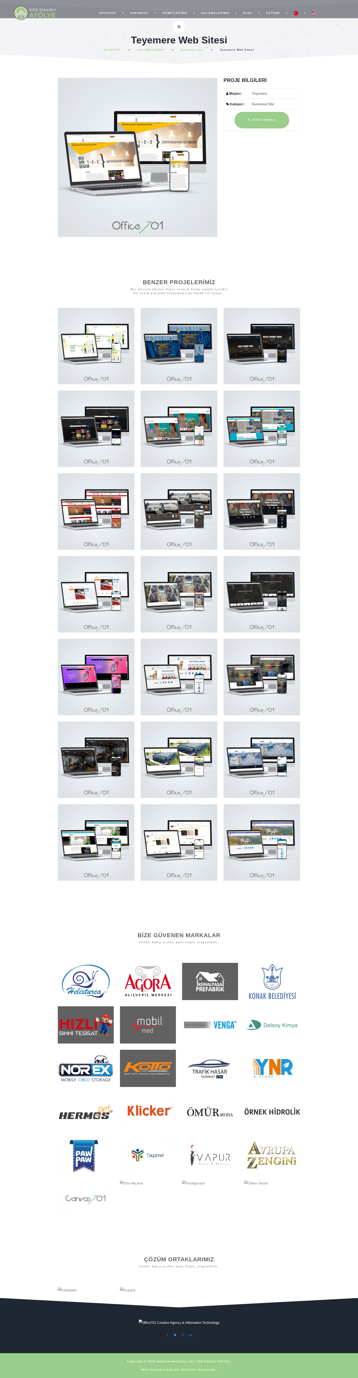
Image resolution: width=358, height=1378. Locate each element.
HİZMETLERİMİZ (175, 13)
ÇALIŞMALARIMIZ (216, 13)
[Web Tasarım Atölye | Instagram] (182, 1335)
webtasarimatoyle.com (175, 1361)
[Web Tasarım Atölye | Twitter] (175, 1335)
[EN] (314, 13)
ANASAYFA (108, 13)
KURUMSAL (140, 13)
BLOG (248, 13)
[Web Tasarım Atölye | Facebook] (167, 1335)
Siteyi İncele (263, 120)
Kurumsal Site (192, 49)
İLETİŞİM (273, 13)
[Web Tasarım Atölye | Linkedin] (190, 1335)
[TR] (297, 13)
